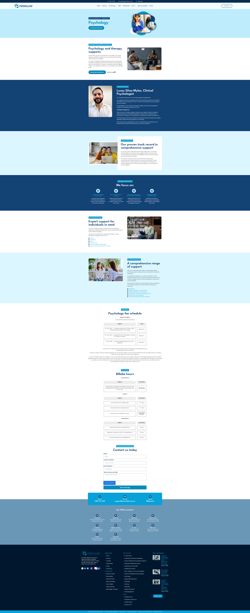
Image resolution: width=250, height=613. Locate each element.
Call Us (100, 499)
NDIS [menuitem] (119, 5)
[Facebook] (85, 568)
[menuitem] (112, 5)
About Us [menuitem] (104, 5)
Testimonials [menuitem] (126, 5)
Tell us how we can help (110, 472)
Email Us (125, 499)
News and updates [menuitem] (143, 5)
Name (105, 453)
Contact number (108, 460)
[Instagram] (82, 568)
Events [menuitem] (151, 5)
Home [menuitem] (98, 5)
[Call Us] (100, 496)
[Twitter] (88, 568)
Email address (107, 466)
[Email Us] (125, 496)
